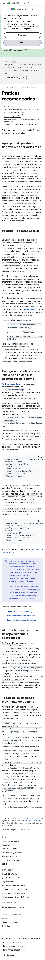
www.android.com (9, 918)
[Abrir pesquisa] (23, 2)
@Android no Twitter (10, 874)
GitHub (4, 864)
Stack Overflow (8, 926)
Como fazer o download (11, 849)
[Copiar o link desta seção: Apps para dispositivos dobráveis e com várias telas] (4, 151)
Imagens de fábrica (9, 856)
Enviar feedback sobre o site (14, 946)
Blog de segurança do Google (13, 885)
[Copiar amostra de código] (41, 456)
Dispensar (22, 35)
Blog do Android (8, 882)
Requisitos (6, 845)
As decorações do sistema (13, 384)
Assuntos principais (28, 87)
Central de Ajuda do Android (13, 907)
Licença (6, 942)
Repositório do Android (10, 841)
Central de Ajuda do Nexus (12, 914)
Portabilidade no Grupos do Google (15, 897)
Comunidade (22, 938)
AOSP (4, 87)
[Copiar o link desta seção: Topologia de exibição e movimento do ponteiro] (37, 702)
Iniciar (23, 43)
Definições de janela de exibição (20, 611)
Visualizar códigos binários (12, 852)
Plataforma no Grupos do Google (14, 889)
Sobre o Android (8, 938)
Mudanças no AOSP (19, 50)
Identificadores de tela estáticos (21, 616)
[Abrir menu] (3, 3)
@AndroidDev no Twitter (11, 878)
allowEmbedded (30, 309)
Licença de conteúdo (33, 821)
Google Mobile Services (11, 922)
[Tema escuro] (38, 456)
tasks (40, 654)
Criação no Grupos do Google (13, 893)
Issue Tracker (7, 930)
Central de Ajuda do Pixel (11, 911)
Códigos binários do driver (12, 860)
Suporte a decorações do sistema (21, 620)
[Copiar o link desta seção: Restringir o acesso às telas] (4, 235)
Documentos (13, 87)
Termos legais (35, 938)
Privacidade (16, 942)
